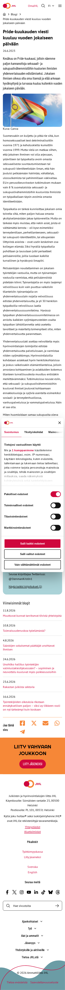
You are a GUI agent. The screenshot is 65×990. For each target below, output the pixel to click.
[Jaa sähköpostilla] (45, 723)
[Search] (57, 906)
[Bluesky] (50, 892)
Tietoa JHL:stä (30, 957)
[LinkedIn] (36, 892)
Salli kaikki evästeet (32, 543)
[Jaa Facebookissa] (22, 723)
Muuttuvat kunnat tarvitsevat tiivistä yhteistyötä (32, 615)
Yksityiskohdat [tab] (33, 432)
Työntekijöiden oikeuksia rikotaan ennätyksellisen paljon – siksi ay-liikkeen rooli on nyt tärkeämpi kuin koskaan (31, 705)
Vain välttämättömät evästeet (32, 564)
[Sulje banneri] (59, 422)
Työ (30, 928)
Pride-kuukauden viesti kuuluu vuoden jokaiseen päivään (27, 21)
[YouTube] (29, 892)
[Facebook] (7, 892)
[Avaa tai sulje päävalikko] (60, 6)
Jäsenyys (30, 943)
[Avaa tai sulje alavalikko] (41, 921)
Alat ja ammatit (30, 935)
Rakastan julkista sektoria (19, 687)
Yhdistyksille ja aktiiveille (30, 950)
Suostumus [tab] (11, 432)
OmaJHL (33, 6)
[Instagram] (22, 892)
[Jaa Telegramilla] (22, 732)
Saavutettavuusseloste (44, 982)
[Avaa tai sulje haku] (43, 6)
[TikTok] (43, 892)
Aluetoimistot (32, 831)
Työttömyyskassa (32, 851)
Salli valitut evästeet (32, 554)
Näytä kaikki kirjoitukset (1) (25, 586)
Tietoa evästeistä (17, 982)
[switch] (56, 505)
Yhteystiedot (32, 827)
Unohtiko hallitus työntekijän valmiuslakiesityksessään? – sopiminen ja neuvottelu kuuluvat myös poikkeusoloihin (30, 668)
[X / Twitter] (14, 892)
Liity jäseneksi (32, 857)
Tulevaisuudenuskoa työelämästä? (24, 630)
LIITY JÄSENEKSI (32, 764)
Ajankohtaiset (30, 921)
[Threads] (58, 892)
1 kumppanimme (23, 450)
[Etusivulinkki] (9, 6)
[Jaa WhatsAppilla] (57, 723)
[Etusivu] (4, 14)
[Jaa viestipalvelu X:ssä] (34, 723)
